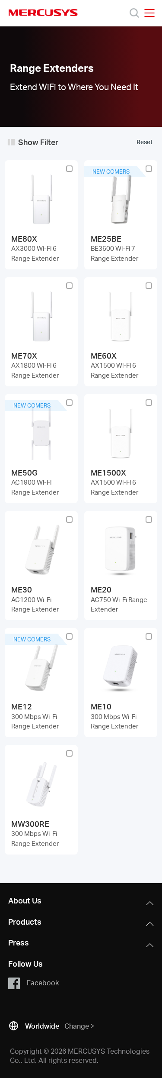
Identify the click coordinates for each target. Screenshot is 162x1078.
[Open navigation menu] (149, 13)
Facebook (43, 982)
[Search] (134, 13)
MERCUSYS (43, 12)
